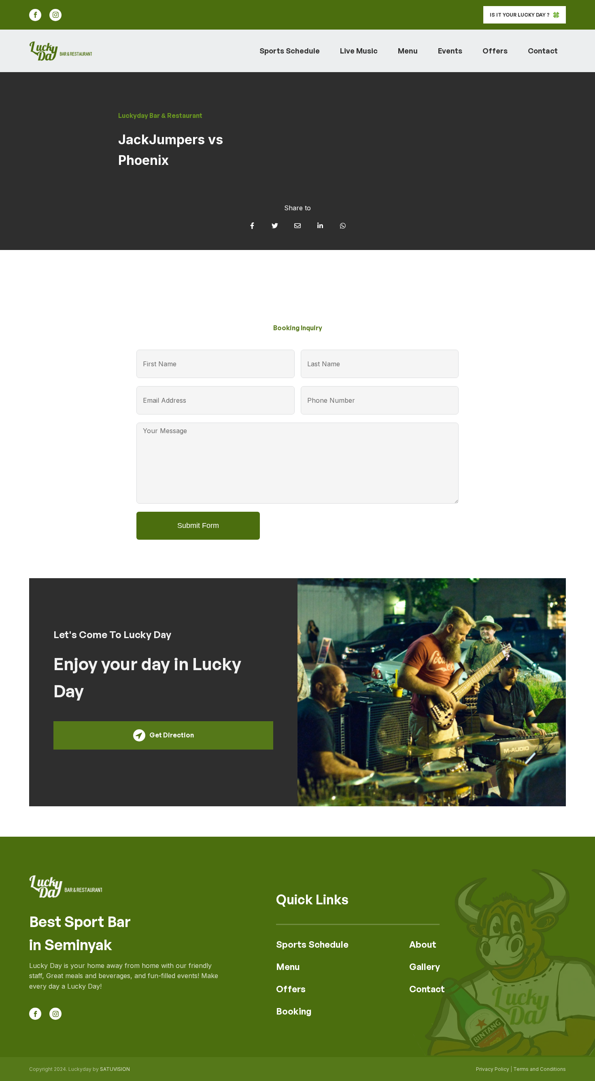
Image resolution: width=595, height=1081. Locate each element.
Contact (543, 50)
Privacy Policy (492, 1069)
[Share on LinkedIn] (320, 226)
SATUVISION (115, 1069)
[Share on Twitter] (275, 226)
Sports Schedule (289, 50)
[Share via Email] (297, 226)
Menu (408, 50)
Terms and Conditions (539, 1069)
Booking (294, 1011)
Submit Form (198, 525)
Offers (495, 50)
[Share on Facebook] (252, 226)
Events (450, 50)
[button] (524, 15)
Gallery (424, 966)
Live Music (359, 50)
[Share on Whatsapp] (343, 226)
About (422, 944)
